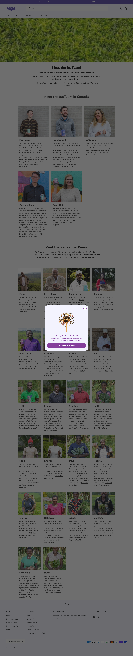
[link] (66, 320)
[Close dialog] (85, 308)
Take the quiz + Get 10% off (66, 345)
